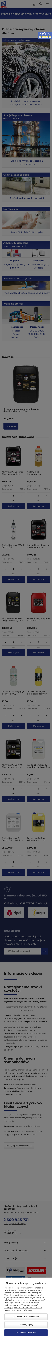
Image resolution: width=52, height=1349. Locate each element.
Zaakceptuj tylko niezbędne (26, 1317)
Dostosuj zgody (26, 1325)
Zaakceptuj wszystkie (26, 1332)
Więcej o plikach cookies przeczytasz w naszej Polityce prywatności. (23, 1308)
